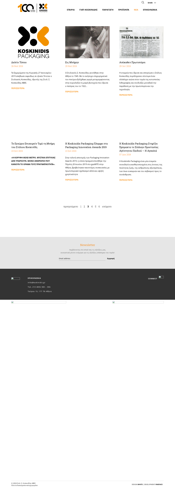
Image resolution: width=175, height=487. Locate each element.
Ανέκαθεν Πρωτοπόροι (132, 62)
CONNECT (153, 278)
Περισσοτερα (17, 88)
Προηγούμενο (70, 206)
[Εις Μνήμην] (87, 42)
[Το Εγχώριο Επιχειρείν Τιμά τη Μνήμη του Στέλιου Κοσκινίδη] (33, 124)
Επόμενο (107, 206)
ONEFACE (158, 484)
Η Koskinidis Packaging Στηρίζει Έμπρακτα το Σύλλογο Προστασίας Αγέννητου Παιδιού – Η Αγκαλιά (138, 147)
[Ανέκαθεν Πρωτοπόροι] (141, 42)
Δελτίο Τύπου (19, 62)
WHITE (140, 484)
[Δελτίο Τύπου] (33, 42)
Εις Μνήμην (72, 62)
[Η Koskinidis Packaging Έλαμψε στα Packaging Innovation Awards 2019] (87, 124)
